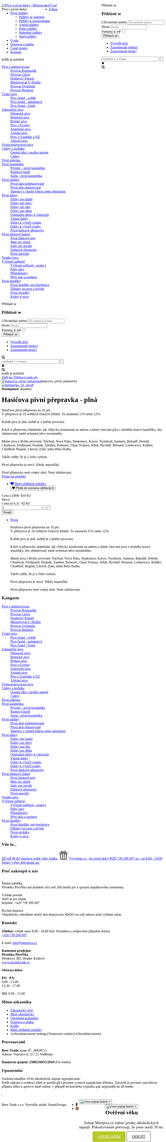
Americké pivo (20, 129)
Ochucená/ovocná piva (17, 144)
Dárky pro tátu (20, 207)
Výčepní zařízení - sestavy (28, 265)
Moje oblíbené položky (26, 1030)
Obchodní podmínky (24, 1018)
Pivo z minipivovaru (15, 67)
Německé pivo (20, 113)
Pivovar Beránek (21, 90)
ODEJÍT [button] (138, 1136)
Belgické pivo (19, 117)
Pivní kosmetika (13, 164)
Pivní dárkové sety (23, 238)
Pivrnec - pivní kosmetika (27, 168)
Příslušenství (18, 273)
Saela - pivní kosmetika (26, 176)
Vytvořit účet (119, 43)
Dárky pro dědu (21, 211)
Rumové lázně (20, 172)
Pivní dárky (10, 195)
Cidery (15, 156)
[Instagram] (77, 1108)
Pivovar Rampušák (23, 70)
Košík (14, 1026)
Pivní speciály (19, 254)
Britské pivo (18, 121)
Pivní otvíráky (20, 292)
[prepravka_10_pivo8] (18, 385)
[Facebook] (77, 1105)
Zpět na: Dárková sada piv (20, 377)
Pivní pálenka (11, 160)
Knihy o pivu (19, 296)
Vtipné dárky (19, 218)
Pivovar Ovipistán (22, 86)
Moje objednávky (22, 1014)
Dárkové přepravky (23, 250)
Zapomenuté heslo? (123, 51)
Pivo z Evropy (20, 125)
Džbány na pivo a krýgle (27, 289)
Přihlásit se (110, 35)
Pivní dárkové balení (16, 234)
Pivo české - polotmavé (26, 102)
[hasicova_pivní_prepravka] (21, 381)
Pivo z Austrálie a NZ (25, 137)
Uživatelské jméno (114, 22)
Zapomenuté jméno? (124, 47)
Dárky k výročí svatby (25, 226)
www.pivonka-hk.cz (16, 962)
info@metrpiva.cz (25, 943)
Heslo (106, 27)
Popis (14, 520)
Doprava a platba (22, 1022)
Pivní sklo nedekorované (27, 183)
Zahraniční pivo (12, 109)
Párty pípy (17, 269)
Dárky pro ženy (21, 203)
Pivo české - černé (22, 106)
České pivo (9, 94)
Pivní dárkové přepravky (27, 230)
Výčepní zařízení (13, 261)
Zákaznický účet (21, 1010)
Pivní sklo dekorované (25, 187)
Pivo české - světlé (23, 98)
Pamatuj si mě (111, 31)
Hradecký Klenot (22, 78)
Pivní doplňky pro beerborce (29, 285)
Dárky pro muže (21, 199)
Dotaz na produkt (14, 476)
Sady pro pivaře (21, 246)
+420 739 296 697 (14, 935)
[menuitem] (53, 5)
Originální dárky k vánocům (29, 215)
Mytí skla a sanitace (23, 277)
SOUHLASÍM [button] (109, 1136)
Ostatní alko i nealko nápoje (29, 152)
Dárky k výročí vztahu (25, 222)
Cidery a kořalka (13, 148)
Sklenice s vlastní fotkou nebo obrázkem (37, 191)
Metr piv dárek (20, 242)
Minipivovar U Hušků (25, 82)
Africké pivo (19, 141)
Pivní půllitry (10, 180)
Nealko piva (10, 257)
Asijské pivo (18, 133)
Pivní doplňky (11, 281)
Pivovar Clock (20, 74)
